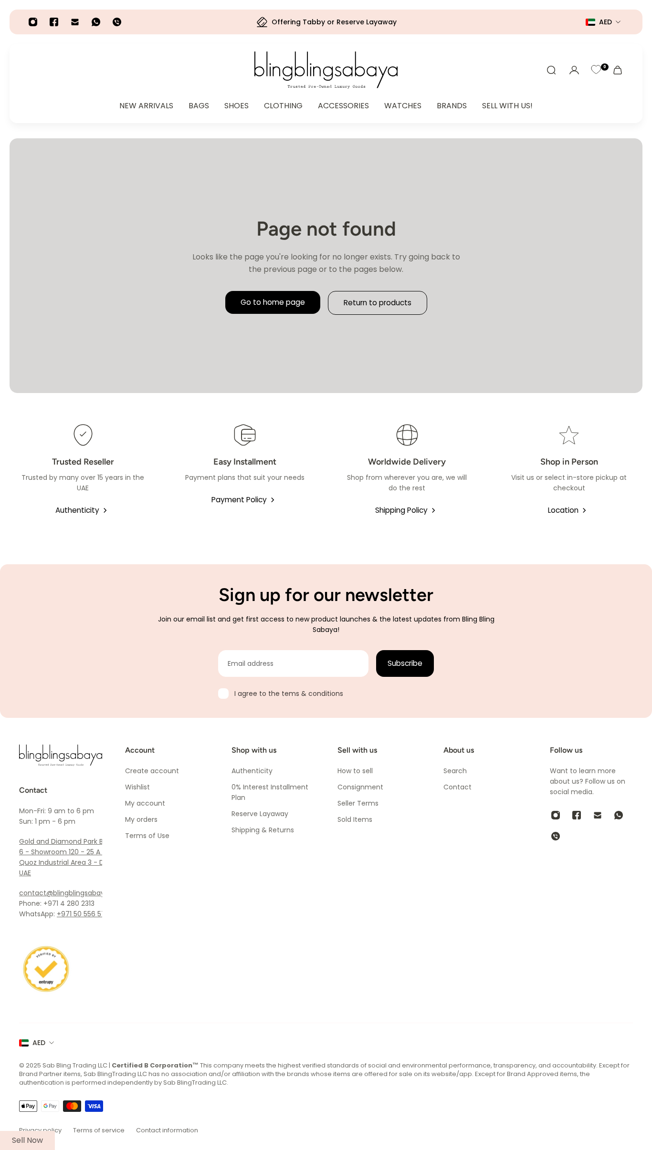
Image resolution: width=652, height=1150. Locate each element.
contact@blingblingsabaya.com (72, 893)
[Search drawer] (551, 70)
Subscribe (405, 663)
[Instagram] (32, 21)
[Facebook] (53, 21)
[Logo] (326, 70)
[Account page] (574, 70)
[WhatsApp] (95, 21)
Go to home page (273, 302)
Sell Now (27, 1140)
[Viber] (116, 21)
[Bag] (617, 70)
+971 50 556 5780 (85, 914)
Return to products (377, 303)
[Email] (74, 21)
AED (38, 1042)
